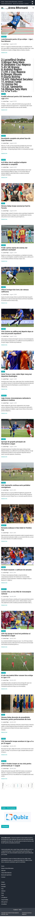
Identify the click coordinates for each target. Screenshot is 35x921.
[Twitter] (32, 3)
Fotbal (3, 93)
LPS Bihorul (4, 897)
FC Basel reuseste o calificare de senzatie (16, 570)
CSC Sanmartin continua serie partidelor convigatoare (15, 486)
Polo (2, 888)
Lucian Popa (5, 44)
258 (21, 785)
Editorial (20, 1)
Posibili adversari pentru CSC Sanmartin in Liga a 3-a (16, 97)
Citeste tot (3, 52)
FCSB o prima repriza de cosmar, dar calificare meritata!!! (14, 249)
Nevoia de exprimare (18, 3)
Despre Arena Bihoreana (11, 1)
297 (28, 785)
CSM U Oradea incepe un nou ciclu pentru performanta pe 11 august (16, 765)
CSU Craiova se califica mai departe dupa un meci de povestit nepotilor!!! (17, 332)
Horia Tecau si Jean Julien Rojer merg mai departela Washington (16, 375)
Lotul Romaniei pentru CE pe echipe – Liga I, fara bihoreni (17, 40)
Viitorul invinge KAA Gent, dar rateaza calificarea (15, 291)
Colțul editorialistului (6, 3)
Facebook (15, 909)
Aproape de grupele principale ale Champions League (13, 443)
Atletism (4, 36)
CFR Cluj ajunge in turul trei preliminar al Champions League (15, 635)
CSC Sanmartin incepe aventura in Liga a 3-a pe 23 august (17, 742)
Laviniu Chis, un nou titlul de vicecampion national (16, 593)
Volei (2, 895)
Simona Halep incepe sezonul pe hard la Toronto (15, 207)
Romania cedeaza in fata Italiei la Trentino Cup (16, 529)
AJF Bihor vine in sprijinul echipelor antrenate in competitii (14, 163)
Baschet (4, 525)
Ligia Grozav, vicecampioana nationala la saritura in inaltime (16, 399)
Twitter (20, 909)
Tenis (3, 203)
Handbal (3, 886)
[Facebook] (32, 1)
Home (2, 1)
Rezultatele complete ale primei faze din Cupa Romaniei (15, 139)
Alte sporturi (4, 902)
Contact (26, 3)
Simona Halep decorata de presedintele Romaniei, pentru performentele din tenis (16, 718)
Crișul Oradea (4, 899)
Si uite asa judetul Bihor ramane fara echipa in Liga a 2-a (17, 676)
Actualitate (4, 904)
